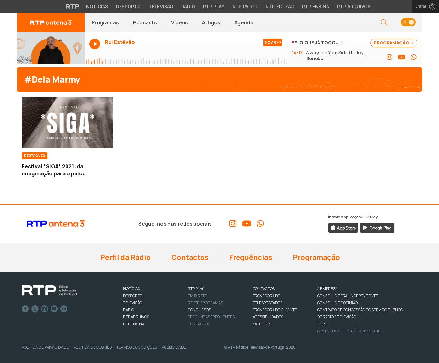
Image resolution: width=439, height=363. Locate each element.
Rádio (188, 6)
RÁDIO (128, 310)
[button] (408, 22)
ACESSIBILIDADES (268, 317)
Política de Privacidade (45, 347)
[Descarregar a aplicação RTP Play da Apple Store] (343, 227)
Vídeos (179, 22)
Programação (315, 257)
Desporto (128, 6)
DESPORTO (132, 295)
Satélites (262, 324)
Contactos (189, 257)
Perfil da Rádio (125, 257)
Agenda (244, 22)
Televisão (161, 6)
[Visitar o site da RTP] (73, 6)
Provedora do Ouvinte (275, 310)
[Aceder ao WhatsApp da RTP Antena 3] (414, 57)
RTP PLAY (196, 288)
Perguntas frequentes (211, 317)
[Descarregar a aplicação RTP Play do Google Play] (377, 227)
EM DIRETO (197, 295)
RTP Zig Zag (280, 6)
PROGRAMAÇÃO (392, 43)
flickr (63, 309)
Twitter (35, 309)
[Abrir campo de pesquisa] (384, 22)
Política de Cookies (93, 347)
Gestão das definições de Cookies (349, 331)
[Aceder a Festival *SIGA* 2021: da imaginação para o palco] (67, 122)
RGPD (322, 324)
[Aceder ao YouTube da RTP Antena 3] (401, 57)
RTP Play (214, 6)
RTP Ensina (315, 6)
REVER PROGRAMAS (205, 302)
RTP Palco (245, 6)
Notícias (97, 6)
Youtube (54, 309)
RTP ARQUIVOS (136, 317)
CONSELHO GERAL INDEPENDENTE (347, 295)
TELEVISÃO (132, 302)
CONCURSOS (199, 310)
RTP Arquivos (354, 6)
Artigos (211, 22)
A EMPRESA (327, 288)
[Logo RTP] (49, 290)
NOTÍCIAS (131, 288)
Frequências (250, 257)
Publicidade (174, 347)
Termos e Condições (136, 347)
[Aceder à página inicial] (51, 22)
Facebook (25, 309)
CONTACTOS (264, 288)
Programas (105, 22)
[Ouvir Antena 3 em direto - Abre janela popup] (51, 48)
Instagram (44, 309)
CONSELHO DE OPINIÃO (337, 302)
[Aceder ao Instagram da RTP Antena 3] (389, 57)
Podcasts (145, 22)
